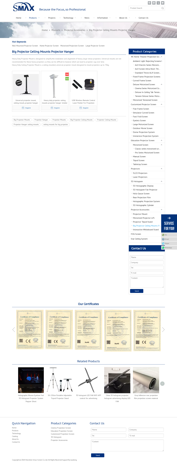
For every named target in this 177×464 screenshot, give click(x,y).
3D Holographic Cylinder (143, 205)
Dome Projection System (144, 132)
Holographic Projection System (146, 201)
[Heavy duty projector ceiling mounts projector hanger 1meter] (55, 95)
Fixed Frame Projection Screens (146, 76)
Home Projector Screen (49, 45)
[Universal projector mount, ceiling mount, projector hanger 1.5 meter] (26, 84)
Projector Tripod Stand (143, 221)
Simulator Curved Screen (143, 112)
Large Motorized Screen (143, 124)
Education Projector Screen (142, 140)
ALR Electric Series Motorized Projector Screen (150, 65)
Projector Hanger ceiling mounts (26, 124)
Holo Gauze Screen (141, 193)
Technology (16, 433)
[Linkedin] (153, 3)
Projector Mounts (59, 120)
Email (167, 239)
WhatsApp (168, 248)
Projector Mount (140, 214)
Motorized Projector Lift (144, 218)
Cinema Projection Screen (61, 428)
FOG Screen (136, 234)
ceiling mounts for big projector (55, 124)
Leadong (73, 460)
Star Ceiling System (139, 238)
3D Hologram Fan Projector (145, 189)
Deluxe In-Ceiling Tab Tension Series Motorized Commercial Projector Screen (150, 92)
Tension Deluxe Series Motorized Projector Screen (150, 96)
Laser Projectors (140, 177)
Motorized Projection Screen (72, 45)
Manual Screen (139, 156)
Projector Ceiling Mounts (106, 120)
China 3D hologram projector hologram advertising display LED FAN (117, 398)
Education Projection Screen (62, 431)
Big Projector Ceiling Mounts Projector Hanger (149, 225)
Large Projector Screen (95, 45)
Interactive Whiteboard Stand (146, 229)
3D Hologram (137, 181)
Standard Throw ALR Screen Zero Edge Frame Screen (150, 72)
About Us (15, 439)
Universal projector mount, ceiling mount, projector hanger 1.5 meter (26, 101)
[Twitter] (158, 3)
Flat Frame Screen (141, 108)
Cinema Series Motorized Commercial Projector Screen (150, 88)
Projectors (135, 168)
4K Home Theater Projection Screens (147, 56)
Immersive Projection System (145, 136)
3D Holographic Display (143, 185)
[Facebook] (149, 3)
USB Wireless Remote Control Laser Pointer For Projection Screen (83, 101)
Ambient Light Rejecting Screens (147, 61)
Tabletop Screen (140, 164)
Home (14, 428)
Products (15, 431)
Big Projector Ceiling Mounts (81, 120)
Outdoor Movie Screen (142, 128)
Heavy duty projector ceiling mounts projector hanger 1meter (54, 101)
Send (137, 291)
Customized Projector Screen (143, 104)
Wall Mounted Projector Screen (25, 45)
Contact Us (16, 442)
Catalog (15, 436)
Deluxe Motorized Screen (144, 84)
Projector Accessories (140, 209)
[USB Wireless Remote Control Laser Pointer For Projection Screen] (83, 84)
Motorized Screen (140, 144)
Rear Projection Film (142, 197)
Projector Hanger (41, 120)
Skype (167, 243)
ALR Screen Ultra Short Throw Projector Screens (150, 69)
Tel (166, 235)
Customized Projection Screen (62, 434)
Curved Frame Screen (142, 80)
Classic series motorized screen (148, 148)
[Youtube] (162, 3)
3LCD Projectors (140, 173)
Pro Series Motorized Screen (147, 152)
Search (162, 8)
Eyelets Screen (139, 120)
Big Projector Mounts (22, 120)
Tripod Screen (138, 160)
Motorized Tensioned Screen (145, 100)
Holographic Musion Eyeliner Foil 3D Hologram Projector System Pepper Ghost (31, 398)
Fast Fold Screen (140, 116)
